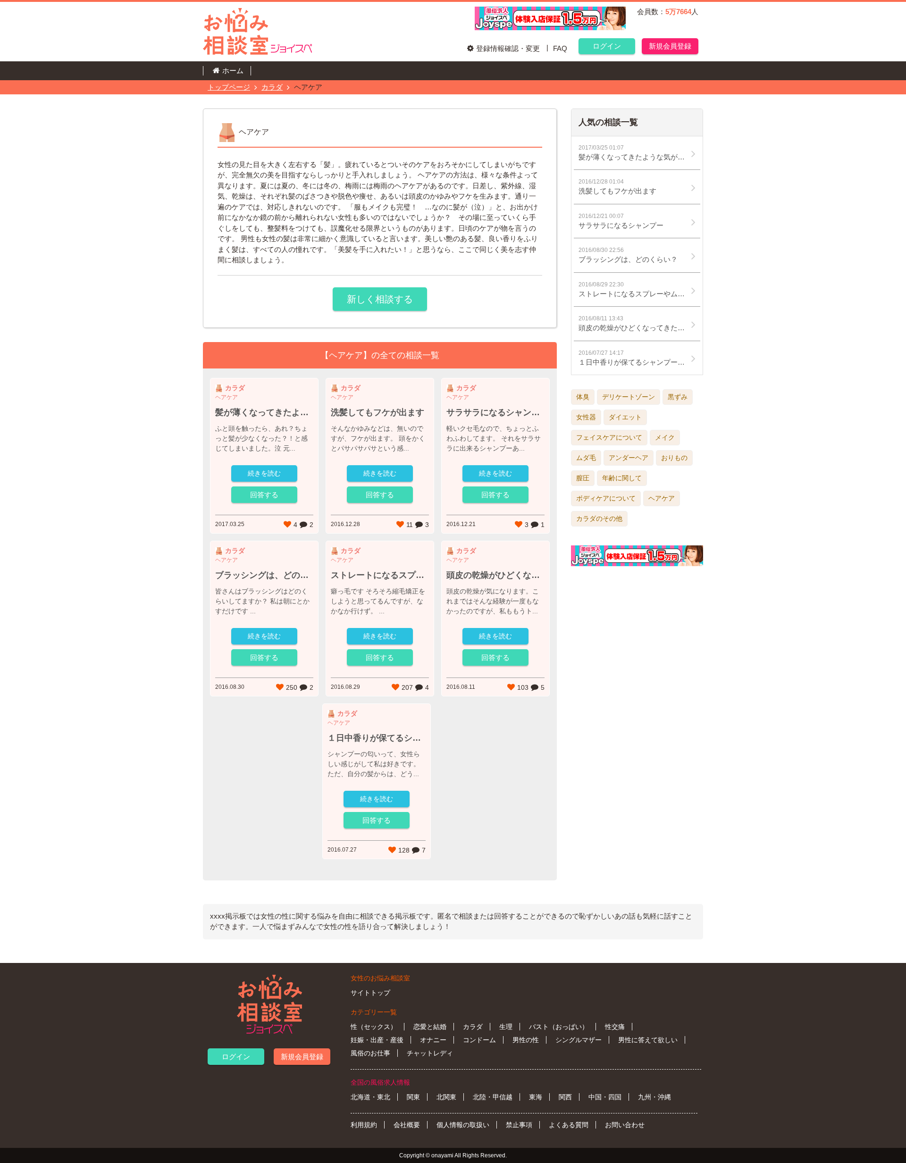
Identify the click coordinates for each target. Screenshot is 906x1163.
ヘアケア (661, 498)
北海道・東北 (370, 1097)
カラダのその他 (599, 518)
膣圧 (582, 478)
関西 (565, 1097)
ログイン (607, 46)
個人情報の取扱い (462, 1125)
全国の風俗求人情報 (380, 1082)
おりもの (674, 457)
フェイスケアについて (609, 437)
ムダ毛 (586, 457)
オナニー (433, 1040)
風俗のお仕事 (370, 1053)
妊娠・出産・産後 (377, 1040)
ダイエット (625, 417)
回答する (264, 495)
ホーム (232, 71)
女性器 (586, 417)
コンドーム (479, 1040)
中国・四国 (604, 1097)
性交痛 (615, 1026)
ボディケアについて (606, 498)
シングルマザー (578, 1040)
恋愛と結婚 (429, 1026)
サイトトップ (370, 992)
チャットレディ (430, 1053)
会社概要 (407, 1125)
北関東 (446, 1097)
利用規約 (364, 1125)
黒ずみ (678, 397)
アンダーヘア (628, 457)
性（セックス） (374, 1026)
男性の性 (525, 1040)
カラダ (272, 87)
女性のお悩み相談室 (380, 978)
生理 (505, 1026)
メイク (665, 437)
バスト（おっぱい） (558, 1026)
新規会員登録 (670, 46)
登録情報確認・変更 (508, 48)
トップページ (229, 87)
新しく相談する (380, 299)
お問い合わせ (625, 1125)
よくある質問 (568, 1125)
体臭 (582, 397)
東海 (535, 1097)
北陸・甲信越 (492, 1097)
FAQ (560, 48)
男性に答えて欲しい (648, 1040)
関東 (413, 1097)
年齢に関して (622, 478)
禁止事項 (519, 1125)
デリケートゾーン (628, 397)
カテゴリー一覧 (374, 1012)
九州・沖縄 (654, 1097)
